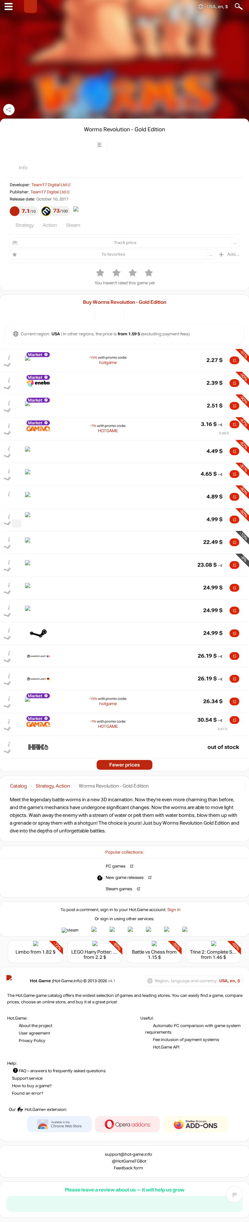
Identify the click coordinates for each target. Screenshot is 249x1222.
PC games (115, 866)
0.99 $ (224, 433)
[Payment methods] (84, 313)
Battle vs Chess (148, 952)
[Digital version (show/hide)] (104, 313)
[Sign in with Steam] (70, 930)
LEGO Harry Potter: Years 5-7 (102, 952)
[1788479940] (16, 524)
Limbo (23, 952)
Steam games (119, 889)
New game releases (125, 877)
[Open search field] (238, 6)
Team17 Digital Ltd (49, 185)
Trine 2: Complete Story (215, 952)
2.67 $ (222, 729)
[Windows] (135, 313)
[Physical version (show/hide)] (115, 313)
